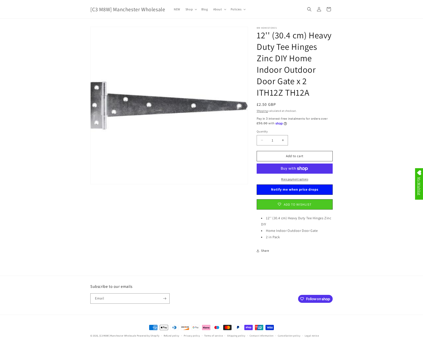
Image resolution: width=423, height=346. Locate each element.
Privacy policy (192, 335)
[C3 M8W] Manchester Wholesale (117, 335)
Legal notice (312, 335)
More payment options (294, 179)
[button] (191, 9)
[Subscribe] (164, 298)
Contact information (261, 335)
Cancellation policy (289, 335)
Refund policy (171, 335)
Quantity (262, 131)
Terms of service (213, 335)
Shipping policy (236, 335)
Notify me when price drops (294, 189)
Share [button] (265, 251)
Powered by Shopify (148, 335)
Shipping (262, 110)
